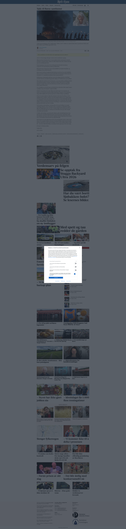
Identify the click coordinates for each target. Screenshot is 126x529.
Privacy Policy (68, 281)
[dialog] (63, 264)
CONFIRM (56, 277)
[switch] (75, 263)
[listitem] (63, 261)
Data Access (63, 281)
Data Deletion (57, 281)
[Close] (80, 248)
